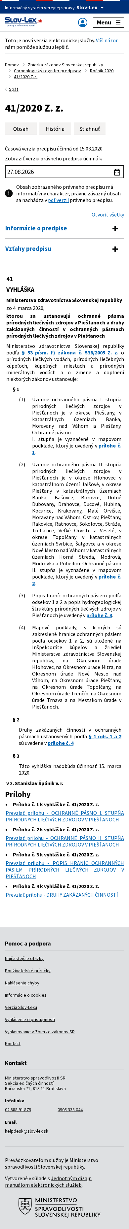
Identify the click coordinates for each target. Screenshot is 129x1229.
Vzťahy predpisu (28, 248)
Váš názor (107, 40)
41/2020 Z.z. (25, 77)
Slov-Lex (86, 7)
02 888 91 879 (18, 1110)
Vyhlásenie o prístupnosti (30, 1019)
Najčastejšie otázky (24, 958)
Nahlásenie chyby (22, 983)
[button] (90, 128)
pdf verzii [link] (58, 200)
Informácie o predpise (36, 228)
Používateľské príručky (28, 971)
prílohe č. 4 (60, 743)
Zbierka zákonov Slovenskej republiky (65, 65)
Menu (104, 22)
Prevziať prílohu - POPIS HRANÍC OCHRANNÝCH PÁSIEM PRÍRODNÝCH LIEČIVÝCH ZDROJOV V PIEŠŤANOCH (65, 870)
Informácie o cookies (26, 995)
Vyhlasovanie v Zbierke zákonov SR (40, 1032)
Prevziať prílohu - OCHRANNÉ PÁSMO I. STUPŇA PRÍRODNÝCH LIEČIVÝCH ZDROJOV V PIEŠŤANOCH (65, 816)
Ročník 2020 (101, 71)
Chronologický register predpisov (47, 71)
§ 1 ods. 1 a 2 (105, 736)
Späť (14, 89)
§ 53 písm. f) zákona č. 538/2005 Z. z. (70, 352)
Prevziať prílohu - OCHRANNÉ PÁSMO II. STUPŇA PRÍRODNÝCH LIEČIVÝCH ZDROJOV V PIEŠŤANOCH (65, 841)
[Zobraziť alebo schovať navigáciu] (82, 22)
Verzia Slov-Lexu (21, 1007)
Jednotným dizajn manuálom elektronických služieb (48, 1181)
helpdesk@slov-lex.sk (26, 1131)
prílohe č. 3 (99, 615)
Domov (12, 65)
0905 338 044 (70, 1110)
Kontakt (13, 1043)
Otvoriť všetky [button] (108, 214)
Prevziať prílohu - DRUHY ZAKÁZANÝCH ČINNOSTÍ (62, 894)
